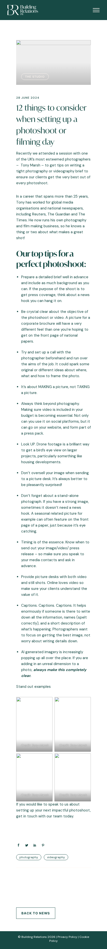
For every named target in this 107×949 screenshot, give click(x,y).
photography (28, 857)
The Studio (35, 77)
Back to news (35, 913)
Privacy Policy (67, 937)
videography (56, 857)
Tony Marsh (30, 165)
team (58, 816)
